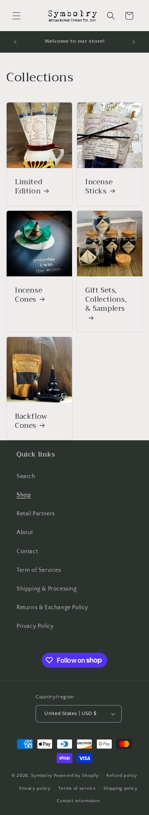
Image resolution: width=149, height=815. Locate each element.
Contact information (78, 800)
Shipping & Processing (47, 589)
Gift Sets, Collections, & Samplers (106, 300)
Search (26, 476)
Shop (24, 495)
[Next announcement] (134, 42)
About (25, 532)
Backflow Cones (31, 421)
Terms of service (77, 788)
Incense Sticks (99, 187)
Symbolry (42, 775)
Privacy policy (35, 788)
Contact (27, 551)
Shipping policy (120, 788)
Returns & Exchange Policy (52, 607)
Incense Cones (28, 295)
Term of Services (39, 570)
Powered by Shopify (76, 775)
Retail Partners (36, 513)
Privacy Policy (35, 626)
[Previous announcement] (15, 42)
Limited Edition (28, 187)
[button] (16, 16)
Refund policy (121, 775)
